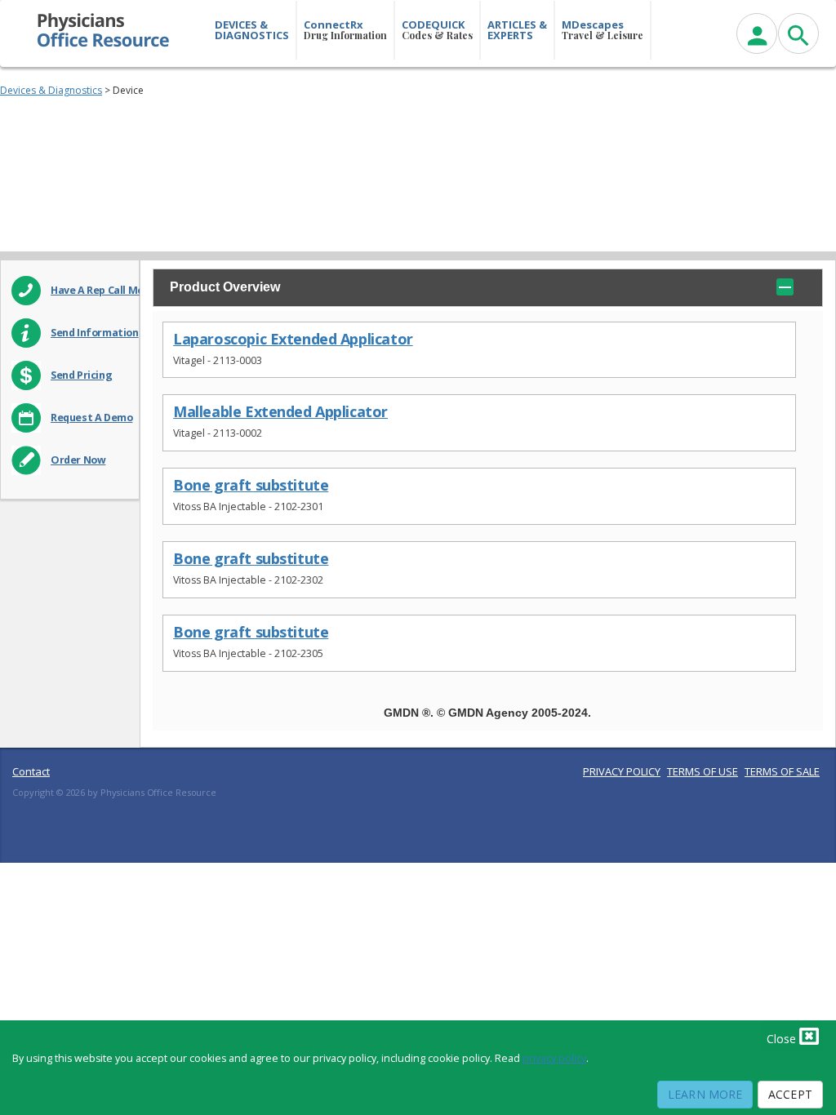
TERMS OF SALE (782, 771)
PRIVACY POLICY (621, 771)
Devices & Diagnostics (51, 90)
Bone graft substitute (250, 485)
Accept (790, 1094)
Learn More (705, 1094)
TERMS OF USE (702, 771)
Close (783, 1038)
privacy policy (554, 1058)
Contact (31, 771)
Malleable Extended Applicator (280, 412)
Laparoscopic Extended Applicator (293, 339)
